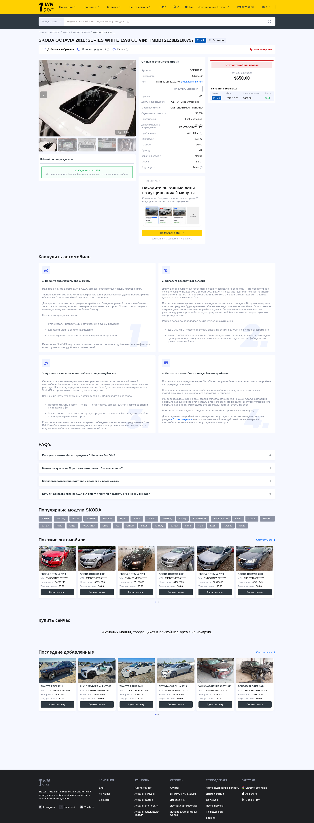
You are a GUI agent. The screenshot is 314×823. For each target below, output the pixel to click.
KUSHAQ (167, 518)
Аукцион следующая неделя (147, 813)
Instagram (49, 807)
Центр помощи (215, 793)
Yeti (117, 525)
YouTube (89, 807)
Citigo (72, 525)
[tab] (155, 602)
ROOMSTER (89, 525)
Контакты (104, 793)
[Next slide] (130, 94)
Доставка (90, 6)
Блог (163, 6)
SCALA (174, 525)
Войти (266, 6)
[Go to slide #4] (107, 144)
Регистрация (245, 6)
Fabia (59, 525)
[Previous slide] (43, 94)
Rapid (242, 525)
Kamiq (182, 518)
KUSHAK (267, 518)
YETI (200, 525)
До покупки (212, 799)
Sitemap (210, 817)
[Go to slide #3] (87, 144)
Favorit (144, 525)
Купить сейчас (143, 787)
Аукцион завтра (144, 799)
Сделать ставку (57, 592)
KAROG (151, 518)
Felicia (75, 518)
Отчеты (174, 787)
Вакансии (104, 799)
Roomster (107, 518)
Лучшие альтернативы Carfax (183, 813)
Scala (188, 525)
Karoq (238, 518)
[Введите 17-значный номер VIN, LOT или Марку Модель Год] (269, 21)
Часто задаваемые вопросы (222, 787)
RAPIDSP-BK (199, 518)
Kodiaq (252, 518)
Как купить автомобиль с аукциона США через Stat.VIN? (78, 455)
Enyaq (123, 518)
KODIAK (228, 525)
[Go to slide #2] (67, 144)
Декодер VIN (177, 799)
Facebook (69, 807)
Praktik (136, 518)
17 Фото (127, 132)
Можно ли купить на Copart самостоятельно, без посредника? (82, 468)
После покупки (215, 805)
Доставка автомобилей (184, 805)
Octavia (130, 525)
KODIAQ (61, 518)
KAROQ (159, 525)
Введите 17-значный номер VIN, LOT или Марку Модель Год (97, 21)
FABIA (213, 525)
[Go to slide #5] (127, 144)
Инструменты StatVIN (183, 793)
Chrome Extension (256, 787)
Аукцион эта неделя (146, 805)
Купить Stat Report (188, 88)
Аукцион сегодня (145, 793)
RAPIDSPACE (221, 518)
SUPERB (90, 518)
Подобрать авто (170, 232)
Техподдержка (214, 811)
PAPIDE (45, 518)
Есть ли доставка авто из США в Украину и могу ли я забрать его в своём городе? (96, 493)
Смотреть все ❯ (265, 539)
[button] (51, 21)
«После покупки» (181, 419)
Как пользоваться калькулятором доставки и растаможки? (80, 480)
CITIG (105, 525)
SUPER (45, 525)
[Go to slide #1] (48, 144)
